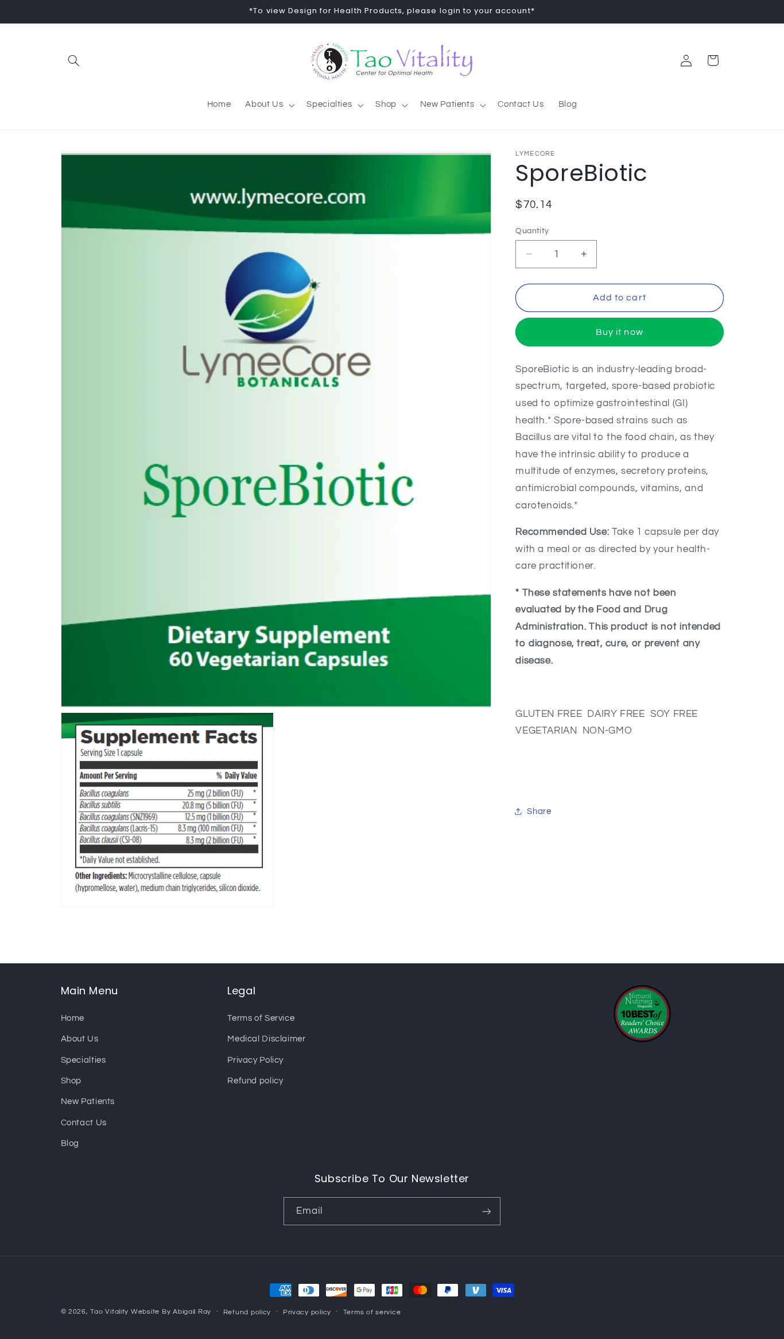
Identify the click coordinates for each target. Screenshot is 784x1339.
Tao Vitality (109, 1312)
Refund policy (255, 1080)
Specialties (83, 1059)
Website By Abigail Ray (171, 1312)
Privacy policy (307, 1312)
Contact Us (84, 1122)
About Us (80, 1038)
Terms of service (372, 1312)
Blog (70, 1143)
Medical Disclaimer (266, 1038)
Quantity (532, 230)
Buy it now (619, 331)
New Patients (88, 1101)
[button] (74, 60)
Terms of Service (260, 1017)
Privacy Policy (255, 1059)
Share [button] (539, 811)
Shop (71, 1080)
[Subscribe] (486, 1211)
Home (73, 1017)
